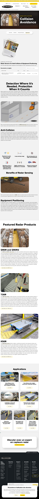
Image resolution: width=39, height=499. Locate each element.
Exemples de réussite (26, 476)
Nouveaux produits (26, 472)
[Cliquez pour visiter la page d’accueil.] (7, 6)
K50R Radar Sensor (6, 343)
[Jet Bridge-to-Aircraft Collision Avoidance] (10, 400)
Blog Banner (26, 464)
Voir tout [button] (2, 465)
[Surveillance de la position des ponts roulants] (19, 420)
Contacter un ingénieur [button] (19, 444)
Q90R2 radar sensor (22, 124)
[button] (32, 452)
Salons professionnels (26, 479)
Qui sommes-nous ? (34, 473)
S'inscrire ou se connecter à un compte (18, 466)
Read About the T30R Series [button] (7, 308)
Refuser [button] (16, 495)
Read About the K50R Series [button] (7, 356)
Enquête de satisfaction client (18, 474)
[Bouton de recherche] (28, 4)
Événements (26, 469)
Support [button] (27, 7)
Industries (10, 465)
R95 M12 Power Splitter (3, 468)
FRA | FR (8, 3)
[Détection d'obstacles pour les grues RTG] (6, 420)
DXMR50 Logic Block (3, 478)
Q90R (16, 194)
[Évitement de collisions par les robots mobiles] (29, 400)
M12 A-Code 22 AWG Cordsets (3, 474)
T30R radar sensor (5, 296)
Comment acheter (16, 3)
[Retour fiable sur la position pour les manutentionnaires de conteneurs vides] (32, 420)
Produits (10, 466)
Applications (11, 463)
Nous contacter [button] (33, 3)
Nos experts (18, 477)
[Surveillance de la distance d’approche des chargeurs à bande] (10, 381)
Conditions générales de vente (35, 470)
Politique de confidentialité (34, 467)
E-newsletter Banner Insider (26, 467)
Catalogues (18, 468)
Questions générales (18, 471)
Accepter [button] (22, 495)
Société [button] (34, 7)
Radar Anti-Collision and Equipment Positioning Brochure (7, 73)
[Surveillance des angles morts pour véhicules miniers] (29, 381)
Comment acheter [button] (35, 476)
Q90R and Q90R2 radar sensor (8, 251)
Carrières (33, 464)
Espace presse (26, 473)
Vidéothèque (18, 478)
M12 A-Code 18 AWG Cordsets (3, 470)
